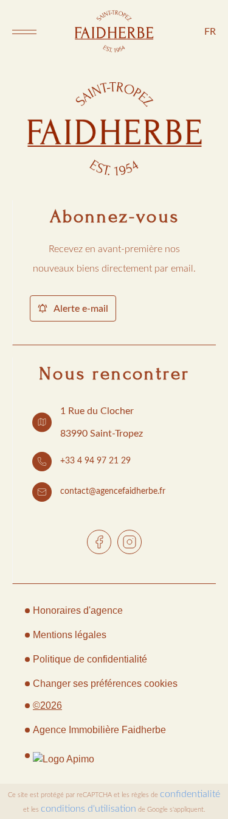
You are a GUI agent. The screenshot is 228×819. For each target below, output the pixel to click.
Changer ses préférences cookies (105, 683)
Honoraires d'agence (78, 610)
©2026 (47, 705)
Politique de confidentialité (90, 659)
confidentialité (190, 794)
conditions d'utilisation (88, 809)
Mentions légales (69, 635)
